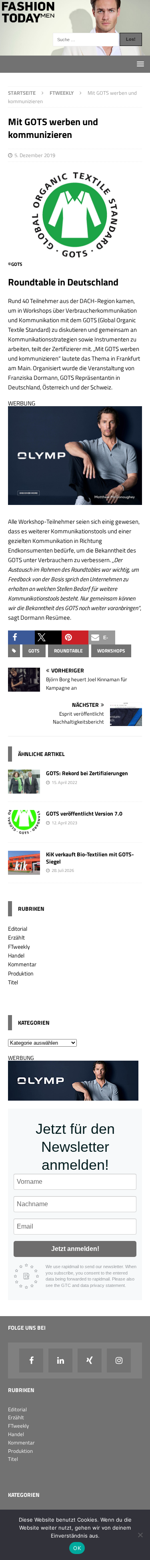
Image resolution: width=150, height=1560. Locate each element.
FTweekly (19, 946)
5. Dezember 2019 (34, 155)
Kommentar (22, 964)
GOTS (34, 650)
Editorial (17, 928)
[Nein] (140, 1535)
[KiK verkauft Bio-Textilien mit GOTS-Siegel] (24, 870)
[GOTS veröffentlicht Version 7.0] (24, 829)
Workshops (111, 650)
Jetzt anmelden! (75, 1248)
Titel (13, 982)
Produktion (21, 973)
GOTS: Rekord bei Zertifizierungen (87, 773)
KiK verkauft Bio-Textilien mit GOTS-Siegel (90, 858)
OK (77, 1548)
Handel (16, 955)
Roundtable (68, 650)
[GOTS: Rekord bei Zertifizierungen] (24, 789)
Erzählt (16, 937)
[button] (21, 637)
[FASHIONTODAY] (75, 50)
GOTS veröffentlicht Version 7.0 (84, 813)
